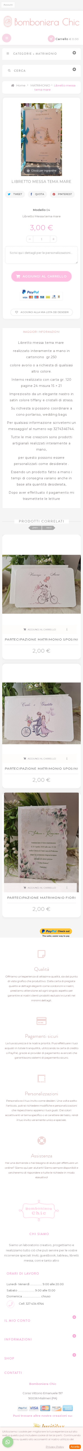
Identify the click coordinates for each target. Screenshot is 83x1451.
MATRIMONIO (40, 85)
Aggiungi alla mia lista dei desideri (44, 312)
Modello (39, 210)
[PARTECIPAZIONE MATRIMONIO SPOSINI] (41, 584)
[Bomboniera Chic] (41, 21)
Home (20, 85)
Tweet (17, 194)
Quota (39, 194)
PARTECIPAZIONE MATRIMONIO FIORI (41, 898)
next (48, 527)
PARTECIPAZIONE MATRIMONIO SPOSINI (41, 639)
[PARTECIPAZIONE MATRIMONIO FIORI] (41, 842)
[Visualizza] (67, 629)
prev (35, 527)
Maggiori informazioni (41, 332)
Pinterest (64, 194)
